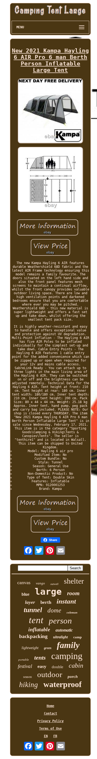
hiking (28, 685)
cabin (76, 665)
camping (66, 656)
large (48, 591)
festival (25, 666)
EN (46, 736)
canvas (23, 582)
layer (30, 602)
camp (77, 637)
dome (54, 610)
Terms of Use (50, 728)
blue (25, 594)
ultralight (60, 637)
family (68, 645)
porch (73, 676)
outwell (54, 584)
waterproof (62, 684)
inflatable (39, 629)
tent (36, 620)
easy (41, 666)
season (27, 677)
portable (23, 659)
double (57, 667)
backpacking (33, 636)
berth (45, 602)
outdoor (49, 674)
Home (50, 706)
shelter (74, 581)
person (60, 620)
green (47, 648)
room (73, 593)
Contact (50, 713)
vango (40, 583)
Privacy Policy (50, 721)
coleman (72, 612)
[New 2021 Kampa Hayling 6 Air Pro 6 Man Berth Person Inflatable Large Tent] (50, 111)
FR (55, 736)
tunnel (33, 610)
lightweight (30, 648)
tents (40, 657)
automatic (64, 630)
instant (66, 601)
